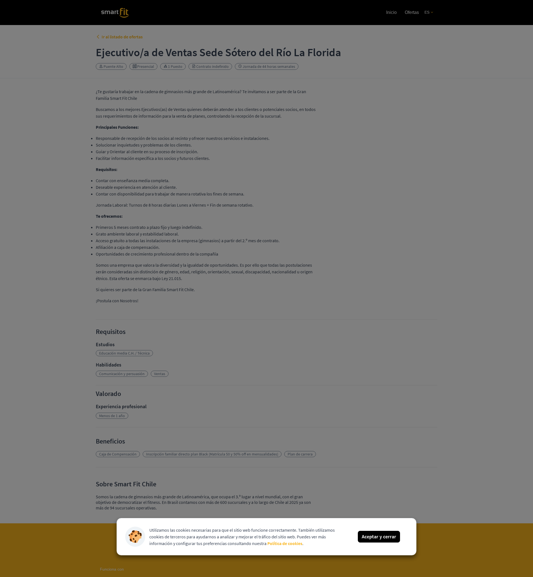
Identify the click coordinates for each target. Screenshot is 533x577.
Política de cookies (284, 543)
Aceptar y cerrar (379, 536)
